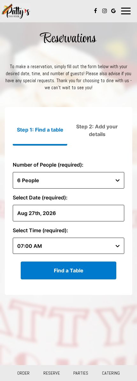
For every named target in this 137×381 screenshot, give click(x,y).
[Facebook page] (95, 11)
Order (23, 373)
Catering (111, 373)
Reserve (51, 373)
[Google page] (113, 11)
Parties (80, 373)
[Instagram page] (104, 11)
